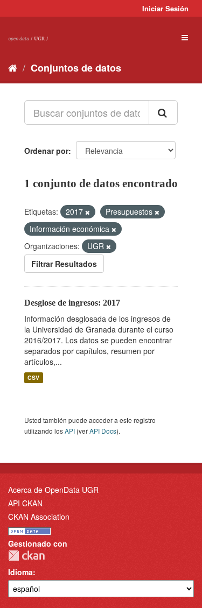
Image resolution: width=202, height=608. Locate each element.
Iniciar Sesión (165, 8)
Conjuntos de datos (76, 68)
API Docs (102, 430)
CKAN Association (38, 516)
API (70, 430)
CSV (33, 377)
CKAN (26, 555)
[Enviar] (163, 112)
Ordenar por (46, 150)
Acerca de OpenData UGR (53, 489)
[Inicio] (12, 67)
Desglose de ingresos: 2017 (72, 302)
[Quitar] (87, 212)
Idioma (20, 572)
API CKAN (25, 503)
